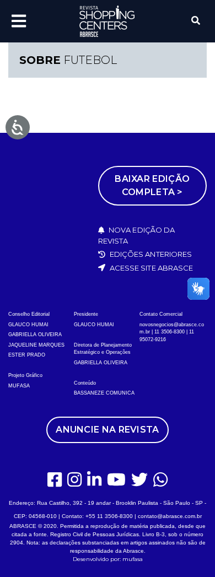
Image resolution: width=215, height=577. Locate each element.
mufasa (132, 559)
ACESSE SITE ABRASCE (151, 267)
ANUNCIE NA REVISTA (107, 429)
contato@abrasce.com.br (170, 516)
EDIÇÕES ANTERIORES (150, 254)
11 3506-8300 (169, 332)
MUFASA (19, 386)
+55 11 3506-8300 (109, 516)
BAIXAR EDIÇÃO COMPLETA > (152, 185)
